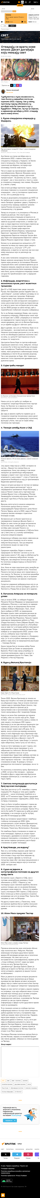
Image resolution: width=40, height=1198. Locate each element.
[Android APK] (6, 1181)
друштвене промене (20, 1084)
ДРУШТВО (29, 1149)
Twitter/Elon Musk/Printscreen (10, 944)
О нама (3, 1166)
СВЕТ (3, 1080)
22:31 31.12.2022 (6, 56)
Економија (20, 1149)
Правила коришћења (12, 1166)
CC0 (2, 82)
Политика (10, 1149)
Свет (8, 1080)
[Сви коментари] (3, 1195)
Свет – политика (16, 1080)
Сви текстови (9, 92)
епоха (29, 1084)
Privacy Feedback (21, 1175)
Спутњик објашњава (7, 1091)
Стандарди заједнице (7, 1168)
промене (25, 1080)
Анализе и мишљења (31, 1088)
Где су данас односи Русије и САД (15, 18)
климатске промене (7, 1084)
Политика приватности (8, 1175)
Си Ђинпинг (18, 1091)
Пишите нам (24, 1166)
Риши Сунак (5, 1088)
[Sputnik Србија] (6, 3)
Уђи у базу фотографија (23, 152)
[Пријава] (26, 2)
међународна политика (17, 1088)
